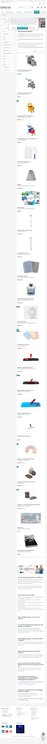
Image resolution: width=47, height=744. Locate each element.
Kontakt (18, 710)
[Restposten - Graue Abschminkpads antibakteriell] (31, 495)
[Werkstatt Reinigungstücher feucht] (31, 290)
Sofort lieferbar (8, 28)
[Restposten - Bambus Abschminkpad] (31, 450)
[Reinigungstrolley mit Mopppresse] (31, 107)
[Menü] (45, 732)
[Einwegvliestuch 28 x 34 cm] (31, 335)
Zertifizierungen (6, 67)
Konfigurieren (32, 28)
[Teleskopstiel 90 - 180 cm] (31, 244)
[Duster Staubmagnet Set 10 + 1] (31, 152)
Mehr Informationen (25, 25)
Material (4, 64)
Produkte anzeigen (7, 69)
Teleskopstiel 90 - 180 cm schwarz (24, 231)
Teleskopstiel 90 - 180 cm (23, 254)
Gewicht (4, 58)
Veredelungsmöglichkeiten (8, 44)
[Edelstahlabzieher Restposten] (31, 427)
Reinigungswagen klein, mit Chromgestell (26, 139)
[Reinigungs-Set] (31, 198)
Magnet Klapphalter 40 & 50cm (24, 414)
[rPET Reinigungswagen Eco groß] (31, 61)
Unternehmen (34, 710)
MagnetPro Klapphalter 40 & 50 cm (26, 368)
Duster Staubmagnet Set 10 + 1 (24, 162)
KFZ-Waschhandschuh (25, 276)
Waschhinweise (6, 33)
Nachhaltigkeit (34, 712)
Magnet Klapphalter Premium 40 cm (25, 391)
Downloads (19, 714)
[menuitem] (25, 7)
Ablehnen (14, 28)
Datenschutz (33, 714)
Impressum (33, 719)
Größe (4, 36)
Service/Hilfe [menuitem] (42, 3)
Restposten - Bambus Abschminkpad (25, 459)
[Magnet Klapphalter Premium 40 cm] (31, 381)
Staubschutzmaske (26, 322)
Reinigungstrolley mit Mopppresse (25, 116)
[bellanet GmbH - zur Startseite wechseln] (6, 7)
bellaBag (26, 185)
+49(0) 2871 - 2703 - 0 (7, 715)
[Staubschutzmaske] (31, 312)
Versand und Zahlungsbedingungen (21, 713)
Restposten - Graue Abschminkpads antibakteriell (28, 505)
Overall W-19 (23, 528)
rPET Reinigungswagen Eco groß (24, 71)
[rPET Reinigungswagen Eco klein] (31, 84)
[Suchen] (32, 7)
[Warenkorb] (45, 7)
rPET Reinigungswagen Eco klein (24, 93)
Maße (4, 61)
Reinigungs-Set (26, 208)
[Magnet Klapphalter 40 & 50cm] (31, 404)
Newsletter (33, 713)
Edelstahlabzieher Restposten (24, 436)
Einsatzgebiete (6, 42)
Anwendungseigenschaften (8, 53)
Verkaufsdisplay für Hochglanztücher (25, 551)
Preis (4, 31)
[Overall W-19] (31, 518)
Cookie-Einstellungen (35, 717)
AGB (32, 716)
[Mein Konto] (41, 7)
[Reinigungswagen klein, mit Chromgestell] (31, 129)
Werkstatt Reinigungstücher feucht (25, 299)
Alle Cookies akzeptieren (22, 28)
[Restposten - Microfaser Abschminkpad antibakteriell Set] (31, 473)
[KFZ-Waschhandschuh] (31, 267)
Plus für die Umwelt (7, 47)
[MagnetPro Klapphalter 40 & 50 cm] (31, 358)
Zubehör (4, 19)
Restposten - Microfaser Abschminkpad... (26, 482)
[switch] (43, 739)
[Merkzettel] (38, 7)
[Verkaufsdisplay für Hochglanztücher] (31, 541)
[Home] (2, 12)
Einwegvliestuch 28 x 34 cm (23, 345)
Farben (4, 39)
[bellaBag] (31, 175)
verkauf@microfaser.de (6, 716)
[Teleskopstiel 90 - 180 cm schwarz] (31, 221)
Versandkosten (32, 736)
